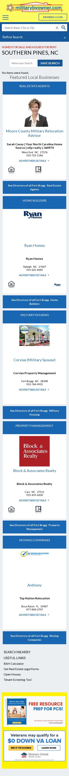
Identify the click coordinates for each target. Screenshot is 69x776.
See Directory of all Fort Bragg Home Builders (34, 301)
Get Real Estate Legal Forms (21, 669)
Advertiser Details (33, 160)
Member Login (53, 17)
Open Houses (12, 674)
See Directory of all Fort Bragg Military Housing (34, 412)
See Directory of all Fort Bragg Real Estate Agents (34, 187)
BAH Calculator (14, 663)
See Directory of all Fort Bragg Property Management (35, 527)
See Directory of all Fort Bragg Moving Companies (34, 637)
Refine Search (12, 37)
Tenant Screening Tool (17, 679)
